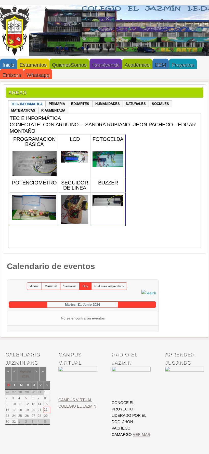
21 (39, 410)
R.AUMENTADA (53, 110)
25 (20, 416)
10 (14, 404)
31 (14, 421)
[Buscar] (148, 293)
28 (39, 416)
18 (20, 410)
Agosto (25, 371)
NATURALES (136, 104)
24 (14, 416)
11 (20, 404)
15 (46, 404)
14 (39, 404)
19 (27, 410)
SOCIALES (160, 104)
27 (33, 416)
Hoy (85, 286)
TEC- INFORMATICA (27, 104)
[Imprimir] (150, 277)
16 (7, 410)
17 (14, 410)
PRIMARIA (57, 104)
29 (46, 416)
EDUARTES (80, 104)
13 (33, 404)
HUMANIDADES (107, 104)
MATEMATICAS (23, 110)
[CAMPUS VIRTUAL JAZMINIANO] (77, 370)
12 (27, 404)
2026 (25, 376)
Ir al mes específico (109, 286)
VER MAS (141, 434)
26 (27, 416)
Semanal (69, 286)
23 (7, 416)
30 (7, 421)
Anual (34, 286)
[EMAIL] (155, 277)
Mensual (51, 286)
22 (45, 409)
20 (33, 410)
